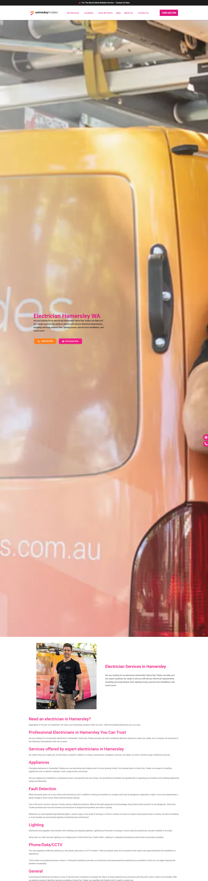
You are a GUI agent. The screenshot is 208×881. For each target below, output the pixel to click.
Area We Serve (105, 13)
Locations (88, 13)
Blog (118, 13)
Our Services (73, 13)
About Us (128, 13)
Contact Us (143, 13)
